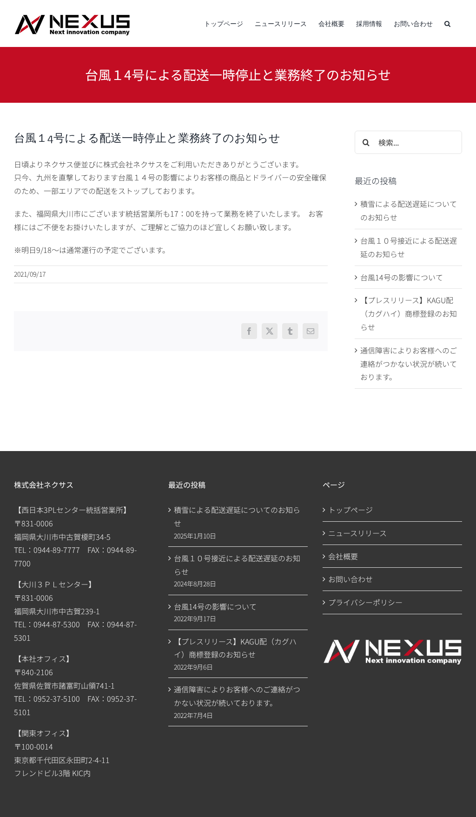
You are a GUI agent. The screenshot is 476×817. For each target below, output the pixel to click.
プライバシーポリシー (365, 602)
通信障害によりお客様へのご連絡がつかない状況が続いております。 (408, 364)
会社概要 (343, 556)
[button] (447, 23)
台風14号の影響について (401, 277)
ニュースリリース (357, 532)
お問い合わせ (350, 579)
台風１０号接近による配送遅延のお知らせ (237, 564)
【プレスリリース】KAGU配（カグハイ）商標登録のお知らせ (408, 313)
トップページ (350, 509)
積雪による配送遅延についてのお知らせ (237, 516)
